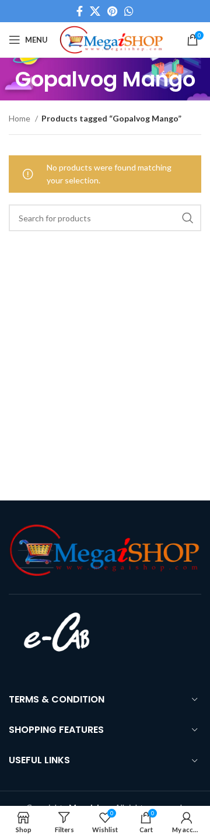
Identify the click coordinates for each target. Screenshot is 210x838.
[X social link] (95, 11)
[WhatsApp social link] (129, 11)
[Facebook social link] (79, 11)
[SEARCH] (187, 217)
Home (20, 118)
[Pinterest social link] (112, 11)
